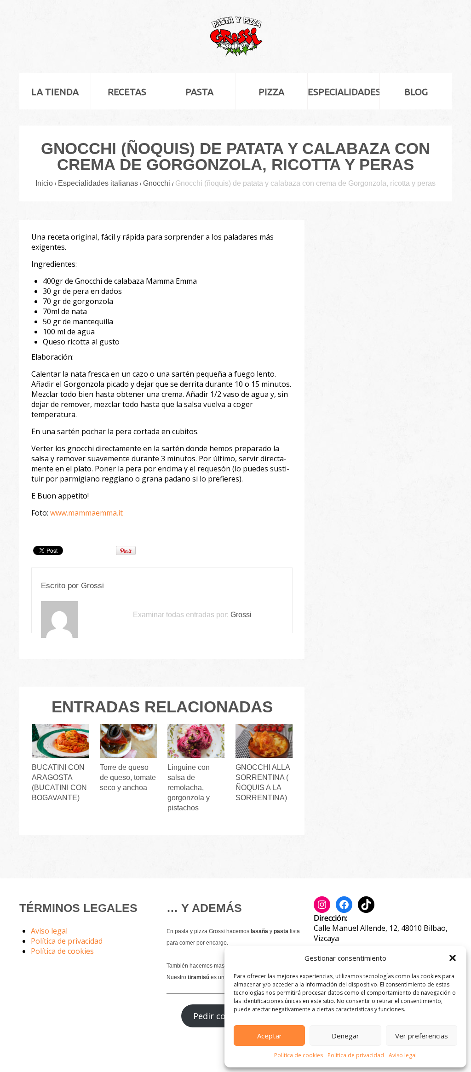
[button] (452, 958)
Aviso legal (403, 1055)
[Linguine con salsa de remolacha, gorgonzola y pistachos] (195, 741)
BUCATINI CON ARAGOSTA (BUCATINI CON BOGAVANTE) (59, 782)
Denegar (345, 1035)
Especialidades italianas (98, 183)
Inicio (44, 183)
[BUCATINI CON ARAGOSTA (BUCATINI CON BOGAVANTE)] (60, 741)
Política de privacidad (355, 1055)
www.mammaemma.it (86, 513)
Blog (416, 91)
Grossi (92, 585)
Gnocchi (156, 183)
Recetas (127, 91)
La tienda (55, 91)
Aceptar (269, 1035)
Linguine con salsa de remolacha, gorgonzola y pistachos (188, 787)
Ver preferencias (421, 1035)
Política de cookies (298, 1055)
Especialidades (343, 91)
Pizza (271, 91)
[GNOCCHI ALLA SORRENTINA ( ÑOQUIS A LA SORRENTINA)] (264, 741)
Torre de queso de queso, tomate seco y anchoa (128, 777)
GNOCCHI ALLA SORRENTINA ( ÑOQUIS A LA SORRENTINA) (263, 782)
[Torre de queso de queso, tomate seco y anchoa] (128, 741)
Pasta (199, 91)
